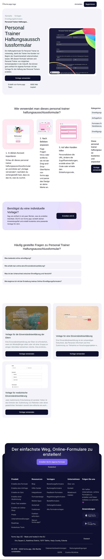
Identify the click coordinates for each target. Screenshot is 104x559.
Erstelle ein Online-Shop (18, 509)
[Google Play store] (90, 524)
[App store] (90, 516)
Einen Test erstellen (18, 503)
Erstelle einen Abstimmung (16, 498)
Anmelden (78, 4)
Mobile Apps (36, 501)
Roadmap (15, 523)
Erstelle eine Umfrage (19, 488)
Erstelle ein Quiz (17, 492)
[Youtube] (97, 484)
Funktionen (36, 509)
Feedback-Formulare (54, 492)
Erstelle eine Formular (19, 484)
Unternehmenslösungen (20, 519)
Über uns (71, 484)
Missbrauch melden (72, 493)
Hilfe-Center (36, 488)
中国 (85, 533)
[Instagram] (88, 484)
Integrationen (37, 492)
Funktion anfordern (35, 515)
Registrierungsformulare (56, 497)
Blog (33, 484)
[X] (92, 484)
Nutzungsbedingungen (78, 548)
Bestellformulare (53, 501)
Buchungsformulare (54, 488)
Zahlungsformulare (54, 505)
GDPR (59, 552)
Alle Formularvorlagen (55, 509)
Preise (13, 515)
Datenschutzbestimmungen (56, 548)
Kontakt (70, 488)
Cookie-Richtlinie (71, 552)
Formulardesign (37, 497)
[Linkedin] (83, 484)
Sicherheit (35, 505)
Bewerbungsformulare (55, 484)
